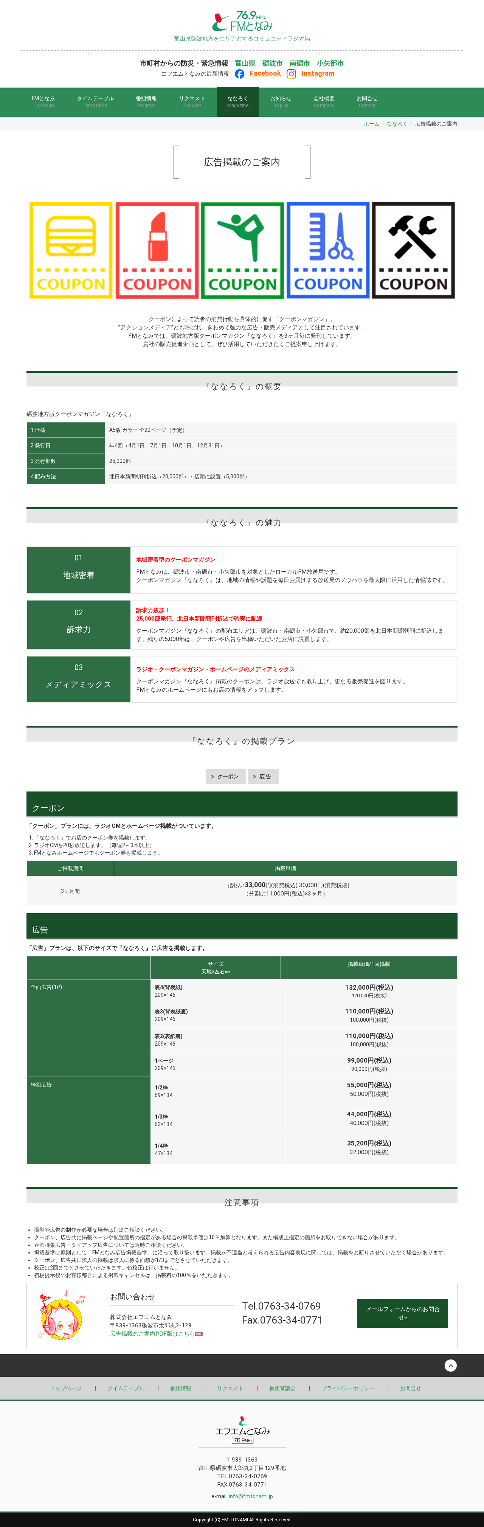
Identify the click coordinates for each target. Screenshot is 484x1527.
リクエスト (192, 101)
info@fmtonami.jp (251, 1496)
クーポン (228, 776)
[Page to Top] (242, 17)
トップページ (66, 1388)
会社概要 (324, 101)
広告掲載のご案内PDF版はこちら (152, 1333)
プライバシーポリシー (347, 1388)
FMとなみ (43, 101)
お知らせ (281, 101)
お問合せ (367, 101)
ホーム (372, 124)
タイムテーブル (95, 101)
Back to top (242, 1365)
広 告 (265, 776)
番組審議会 (282, 1388)
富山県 (245, 63)
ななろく (237, 101)
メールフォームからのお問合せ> (403, 1313)
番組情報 (146, 101)
